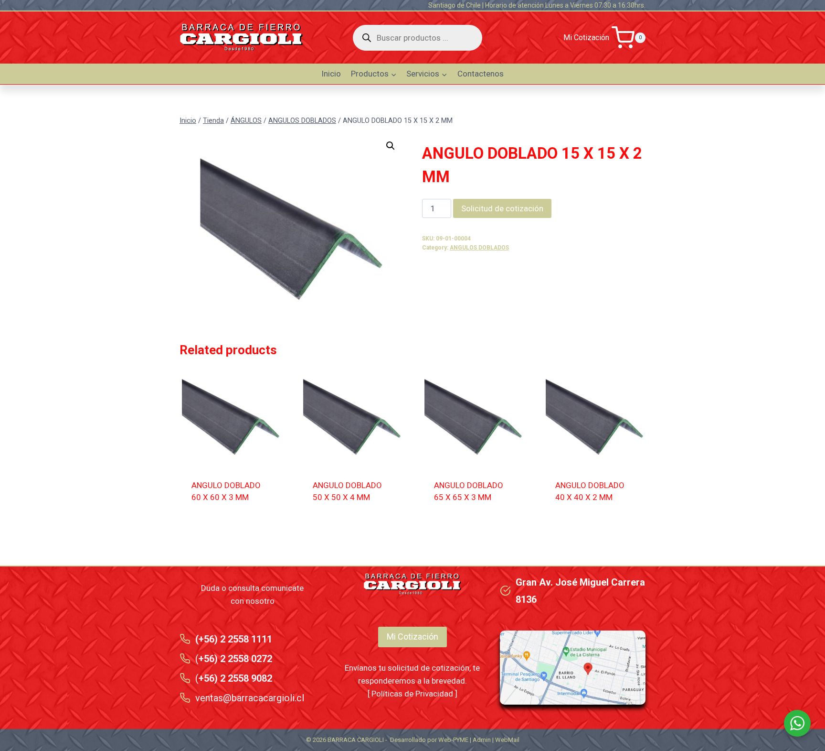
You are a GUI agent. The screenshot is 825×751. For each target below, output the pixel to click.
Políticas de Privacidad (412, 693)
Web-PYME (453, 739)
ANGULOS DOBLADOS (479, 247)
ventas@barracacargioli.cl (249, 698)
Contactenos (480, 73)
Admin (482, 739)
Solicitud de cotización (502, 208)
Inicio (331, 73)
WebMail (507, 739)
